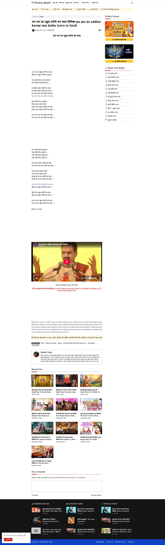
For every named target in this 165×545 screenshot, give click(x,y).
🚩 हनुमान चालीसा (111, 120)
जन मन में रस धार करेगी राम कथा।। (43, 96)
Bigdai (59, 343)
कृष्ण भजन (55, 3)
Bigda (41, 17)
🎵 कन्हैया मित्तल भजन (112, 77)
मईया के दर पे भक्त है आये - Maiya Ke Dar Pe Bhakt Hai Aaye (122, 531)
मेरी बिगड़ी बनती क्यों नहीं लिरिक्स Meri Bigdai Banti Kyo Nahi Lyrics (90, 438)
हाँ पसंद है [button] (8, 540)
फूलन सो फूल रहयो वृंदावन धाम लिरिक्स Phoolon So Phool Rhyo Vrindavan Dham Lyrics (90, 415)
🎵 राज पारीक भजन (111, 112)
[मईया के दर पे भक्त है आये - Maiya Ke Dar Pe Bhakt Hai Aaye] (106, 531)
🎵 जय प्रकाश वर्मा (111, 74)
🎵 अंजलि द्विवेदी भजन (112, 81)
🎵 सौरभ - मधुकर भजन (112, 108)
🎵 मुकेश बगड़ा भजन (111, 85)
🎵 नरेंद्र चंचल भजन (111, 101)
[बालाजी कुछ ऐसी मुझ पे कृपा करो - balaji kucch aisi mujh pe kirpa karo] (91, 380)
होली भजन (94, 3)
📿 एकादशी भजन (110, 116)
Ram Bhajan (91, 343)
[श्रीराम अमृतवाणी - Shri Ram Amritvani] (71, 520)
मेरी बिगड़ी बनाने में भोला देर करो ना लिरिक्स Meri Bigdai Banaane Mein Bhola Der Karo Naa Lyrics (41, 438)
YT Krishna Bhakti (41, 2)
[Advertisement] (66, 55)
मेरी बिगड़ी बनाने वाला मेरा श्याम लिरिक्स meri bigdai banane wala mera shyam (66, 415)
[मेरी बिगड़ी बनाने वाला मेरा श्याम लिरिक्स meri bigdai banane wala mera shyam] (67, 404)
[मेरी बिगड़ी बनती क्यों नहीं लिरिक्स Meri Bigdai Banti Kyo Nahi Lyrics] (91, 428)
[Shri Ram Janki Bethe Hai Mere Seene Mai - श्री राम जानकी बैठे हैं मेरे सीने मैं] (36, 531)
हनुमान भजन (69, 3)
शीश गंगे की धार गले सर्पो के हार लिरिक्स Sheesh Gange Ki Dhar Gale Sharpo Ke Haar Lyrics (86, 510)
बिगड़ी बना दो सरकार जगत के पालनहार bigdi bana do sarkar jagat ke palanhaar (66, 391)
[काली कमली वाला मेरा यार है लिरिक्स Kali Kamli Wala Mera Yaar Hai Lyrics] (36, 510)
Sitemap (131, 542)
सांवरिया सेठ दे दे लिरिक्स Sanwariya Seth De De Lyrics (50, 520)
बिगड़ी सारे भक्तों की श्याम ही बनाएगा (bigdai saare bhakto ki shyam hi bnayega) (41, 415)
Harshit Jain (46, 352)
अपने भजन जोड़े (21, 535)
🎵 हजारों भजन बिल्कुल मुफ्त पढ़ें (87, 9)
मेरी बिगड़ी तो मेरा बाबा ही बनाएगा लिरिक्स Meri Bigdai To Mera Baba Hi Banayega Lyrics (65, 438)
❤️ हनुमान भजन (44, 9)
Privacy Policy (120, 542)
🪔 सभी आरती (70, 9)
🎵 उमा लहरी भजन (111, 89)
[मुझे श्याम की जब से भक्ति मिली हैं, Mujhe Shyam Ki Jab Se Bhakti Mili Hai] (71, 531)
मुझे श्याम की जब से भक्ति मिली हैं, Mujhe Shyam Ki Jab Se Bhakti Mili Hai (86, 531)
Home (35, 17)
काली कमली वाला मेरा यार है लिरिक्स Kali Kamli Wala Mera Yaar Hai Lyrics (52, 510)
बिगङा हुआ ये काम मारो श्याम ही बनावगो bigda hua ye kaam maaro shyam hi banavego (42, 391)
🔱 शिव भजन (32, 9)
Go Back (35, 495)
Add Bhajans (100, 542)
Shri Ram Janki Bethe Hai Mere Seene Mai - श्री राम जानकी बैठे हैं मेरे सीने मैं (51, 531)
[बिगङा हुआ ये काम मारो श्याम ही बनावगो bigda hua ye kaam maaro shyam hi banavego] (42, 380)
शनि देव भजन (85, 3)
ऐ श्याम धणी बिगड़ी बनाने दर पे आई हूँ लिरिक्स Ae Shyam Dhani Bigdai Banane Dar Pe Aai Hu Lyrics (41, 462)
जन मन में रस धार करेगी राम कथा (42, 184)
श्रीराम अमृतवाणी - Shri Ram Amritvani (85, 520)
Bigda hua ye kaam (51, 343)
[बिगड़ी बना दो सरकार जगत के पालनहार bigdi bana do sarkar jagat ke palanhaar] (67, 380)
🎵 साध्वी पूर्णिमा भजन (111, 104)
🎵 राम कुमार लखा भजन (112, 97)
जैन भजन (76, 3)
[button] (132, 2)
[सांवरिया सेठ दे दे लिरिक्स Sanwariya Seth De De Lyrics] (36, 520)
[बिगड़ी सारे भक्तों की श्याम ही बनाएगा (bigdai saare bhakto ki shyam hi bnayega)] (42, 404)
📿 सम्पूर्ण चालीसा (57, 9)
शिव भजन (61, 3)
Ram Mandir (35, 345)
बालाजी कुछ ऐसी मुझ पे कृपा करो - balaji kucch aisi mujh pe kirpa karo (89, 391)
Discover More (96, 495)
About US (110, 542)
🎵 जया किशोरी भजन (111, 93)
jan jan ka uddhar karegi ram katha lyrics (74, 343)
